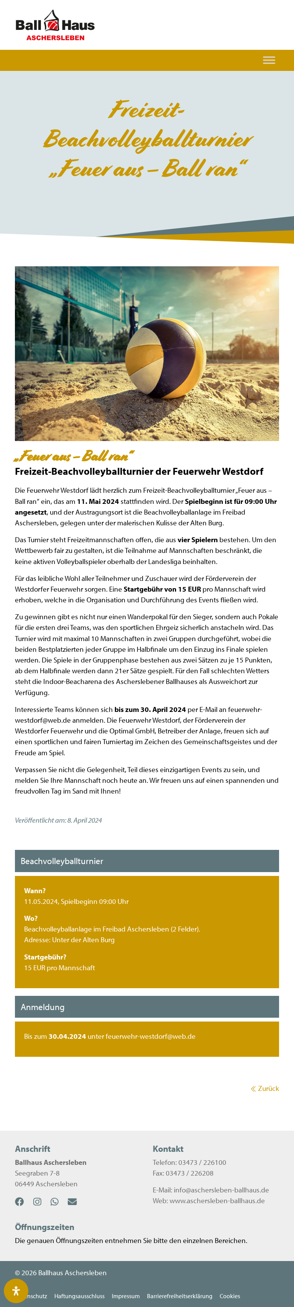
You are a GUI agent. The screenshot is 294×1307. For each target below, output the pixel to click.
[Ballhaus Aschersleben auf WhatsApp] (59, 1201)
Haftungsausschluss (79, 1296)
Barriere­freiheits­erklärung (179, 1296)
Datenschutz (31, 1296)
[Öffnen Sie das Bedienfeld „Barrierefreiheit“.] (16, 1291)
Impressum (126, 1296)
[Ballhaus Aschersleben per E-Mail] (77, 1201)
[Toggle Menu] (269, 60)
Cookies (230, 1296)
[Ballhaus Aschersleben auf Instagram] (42, 1201)
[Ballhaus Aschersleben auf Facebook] (24, 1201)
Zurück (268, 1088)
